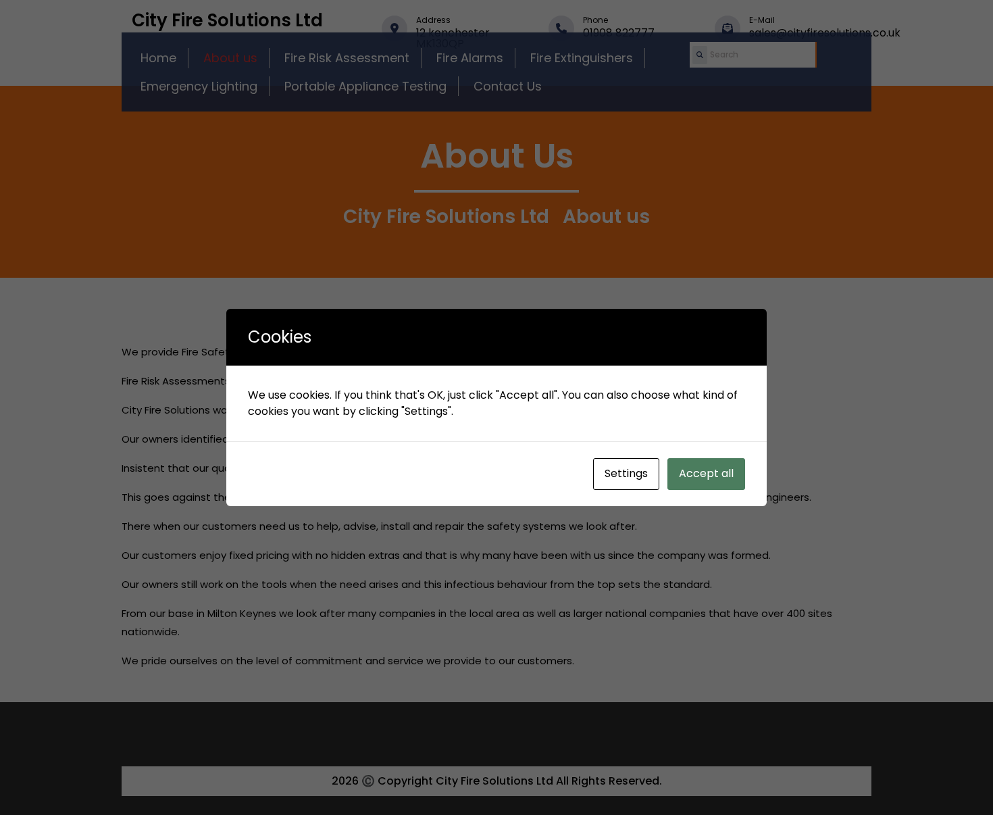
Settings (626, 473)
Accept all (706, 473)
